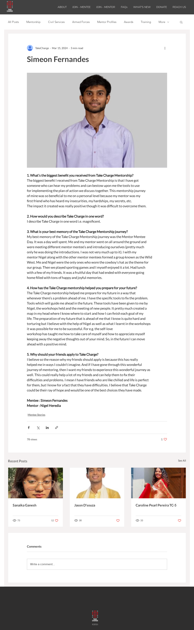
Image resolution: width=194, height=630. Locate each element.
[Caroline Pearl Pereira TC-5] (158, 483)
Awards (128, 22)
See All (182, 460)
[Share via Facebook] (29, 427)
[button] (141, 7)
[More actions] (165, 48)
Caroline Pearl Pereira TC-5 (156, 505)
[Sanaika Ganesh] (35, 483)
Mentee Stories (36, 414)
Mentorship (33, 22)
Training (146, 22)
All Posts (13, 22)
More (162, 22)
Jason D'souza (84, 505)
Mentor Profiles (106, 22)
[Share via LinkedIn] (47, 427)
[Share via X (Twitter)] (38, 427)
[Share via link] (56, 427)
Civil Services (56, 22)
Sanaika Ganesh (24, 505)
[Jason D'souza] (97, 483)
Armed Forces (81, 22)
